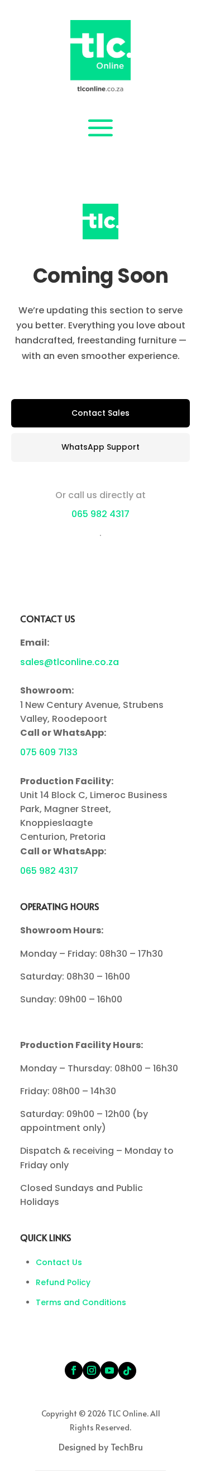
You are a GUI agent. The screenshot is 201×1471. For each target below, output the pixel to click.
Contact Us (59, 1262)
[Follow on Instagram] (91, 1370)
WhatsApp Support (100, 446)
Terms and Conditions (81, 1302)
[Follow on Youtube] (109, 1370)
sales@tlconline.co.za (69, 662)
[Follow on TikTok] (127, 1371)
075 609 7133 (49, 752)
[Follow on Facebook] (74, 1370)
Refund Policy (63, 1282)
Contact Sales (100, 413)
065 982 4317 (100, 514)
